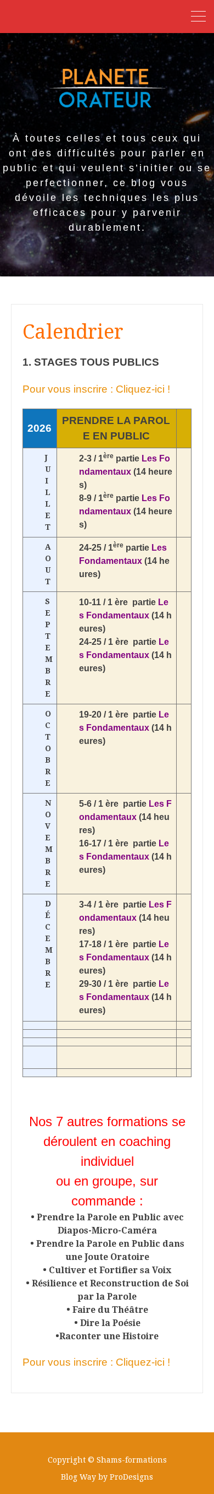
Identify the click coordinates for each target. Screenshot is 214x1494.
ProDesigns (131, 1477)
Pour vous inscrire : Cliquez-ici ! (96, 389)
